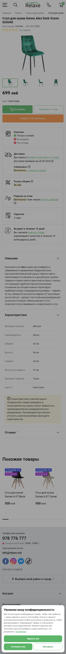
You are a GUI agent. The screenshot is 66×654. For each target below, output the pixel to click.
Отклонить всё (18, 647)
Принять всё (33, 638)
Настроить (48, 647)
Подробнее (21, 631)
